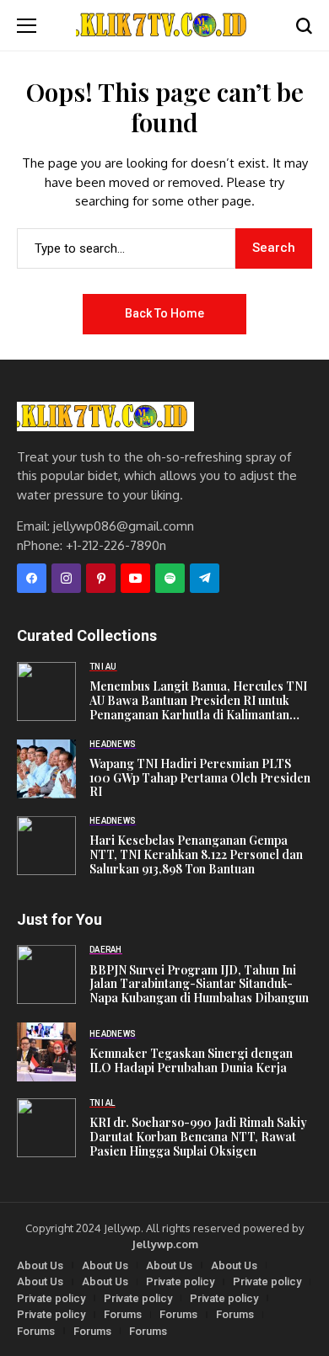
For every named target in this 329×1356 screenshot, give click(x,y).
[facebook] (31, 578)
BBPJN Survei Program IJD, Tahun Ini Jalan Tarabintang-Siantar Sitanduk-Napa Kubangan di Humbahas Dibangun (199, 985)
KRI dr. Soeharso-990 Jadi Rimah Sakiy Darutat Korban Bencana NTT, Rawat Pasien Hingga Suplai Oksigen (198, 1137)
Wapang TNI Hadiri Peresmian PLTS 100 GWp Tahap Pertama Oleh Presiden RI (199, 778)
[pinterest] (101, 578)
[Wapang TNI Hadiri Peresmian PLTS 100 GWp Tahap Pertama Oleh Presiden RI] (46, 768)
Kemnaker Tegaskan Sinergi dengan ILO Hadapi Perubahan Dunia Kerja (191, 1061)
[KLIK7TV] (105, 416)
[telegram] (204, 578)
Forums (123, 1314)
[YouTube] (135, 578)
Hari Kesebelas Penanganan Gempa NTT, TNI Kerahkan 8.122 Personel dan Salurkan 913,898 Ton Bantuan (196, 855)
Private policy (180, 1281)
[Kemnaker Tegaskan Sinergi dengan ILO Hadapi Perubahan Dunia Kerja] (46, 1051)
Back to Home (164, 313)
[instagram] (66, 578)
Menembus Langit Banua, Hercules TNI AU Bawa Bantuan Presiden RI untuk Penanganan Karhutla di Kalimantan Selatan (198, 701)
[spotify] (170, 578)
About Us (40, 1265)
